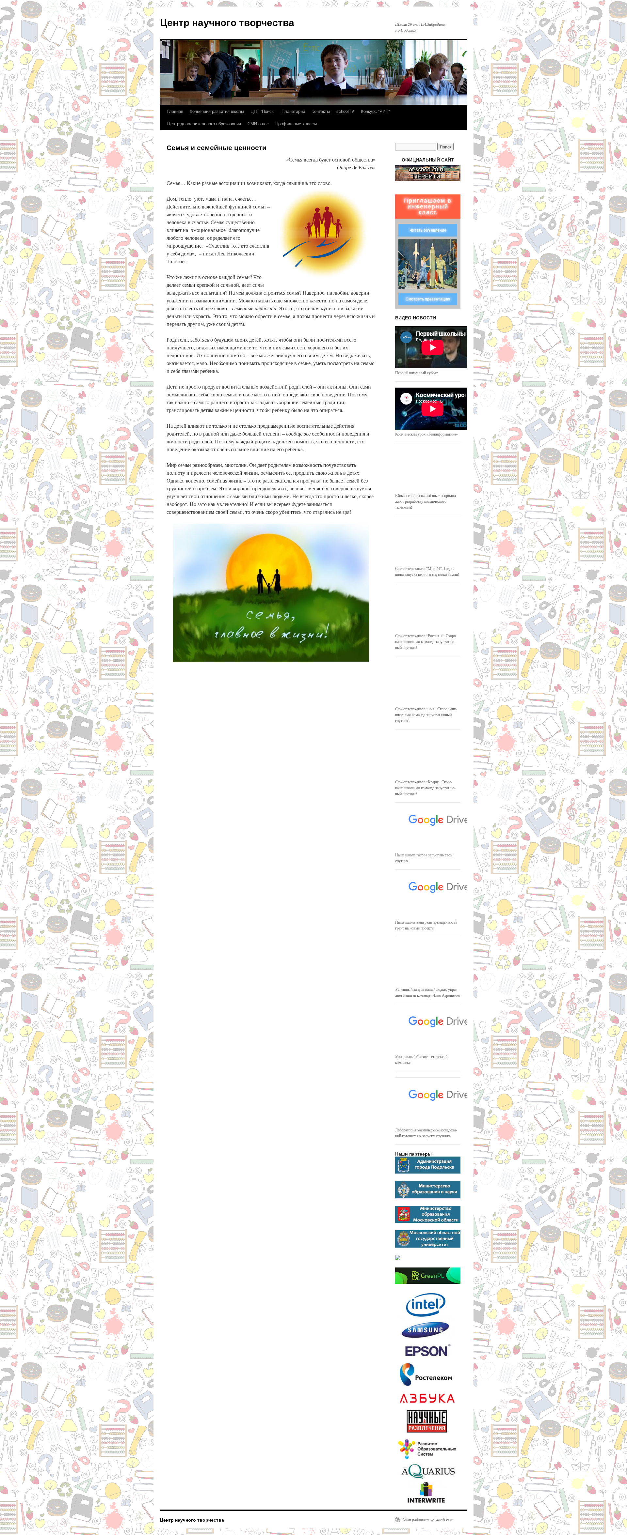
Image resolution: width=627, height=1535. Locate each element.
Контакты (321, 111)
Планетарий (293, 111)
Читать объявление (428, 230)
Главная (175, 111)
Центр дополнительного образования (204, 123)
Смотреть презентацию (428, 299)
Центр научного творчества (227, 22)
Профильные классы (296, 123)
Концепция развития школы (217, 111)
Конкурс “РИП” (375, 111)
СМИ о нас (258, 123)
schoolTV (345, 111)
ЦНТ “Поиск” (262, 111)
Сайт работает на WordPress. (428, 1519)
